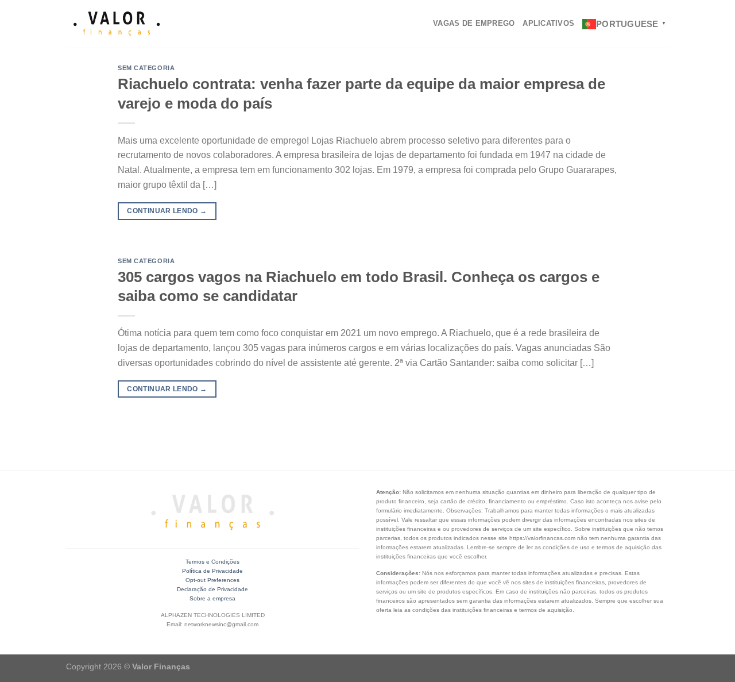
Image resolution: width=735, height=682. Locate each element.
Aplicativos (548, 23)
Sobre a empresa (212, 598)
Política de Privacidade (212, 571)
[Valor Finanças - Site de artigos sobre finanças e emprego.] (116, 24)
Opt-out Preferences (212, 580)
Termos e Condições (212, 561)
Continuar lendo (167, 211)
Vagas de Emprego (473, 23)
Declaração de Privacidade (212, 589)
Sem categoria (146, 67)
